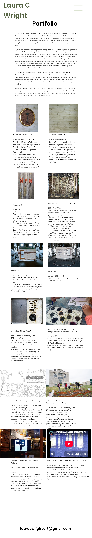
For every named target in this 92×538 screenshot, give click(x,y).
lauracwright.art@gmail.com (45, 528)
